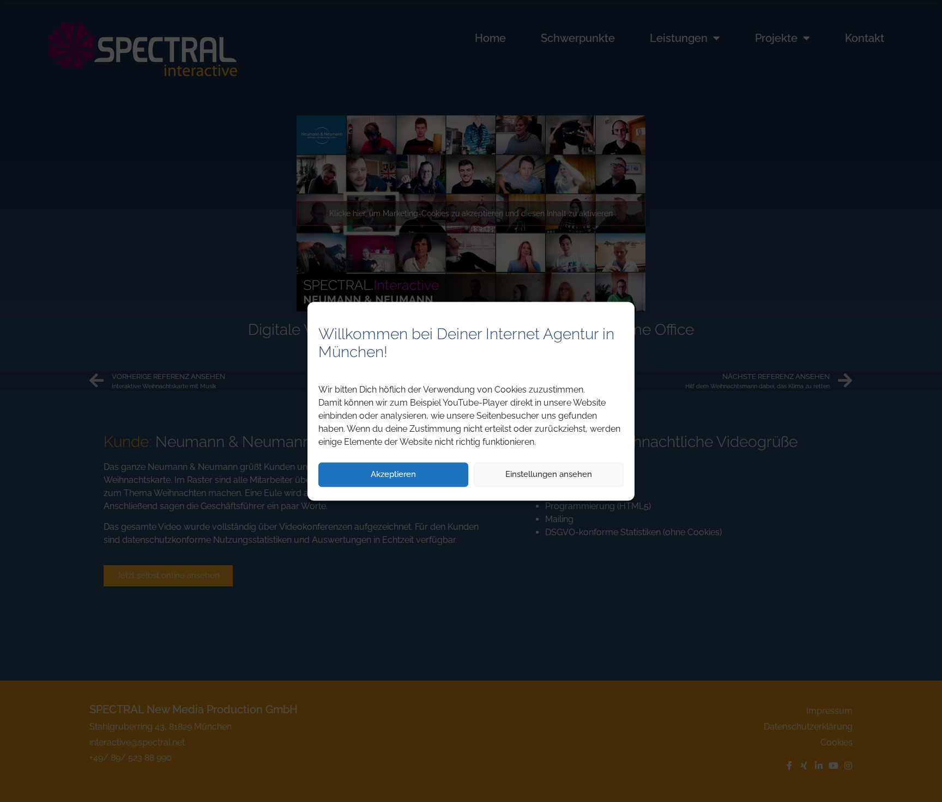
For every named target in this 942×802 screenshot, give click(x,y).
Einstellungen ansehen (548, 475)
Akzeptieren (393, 475)
